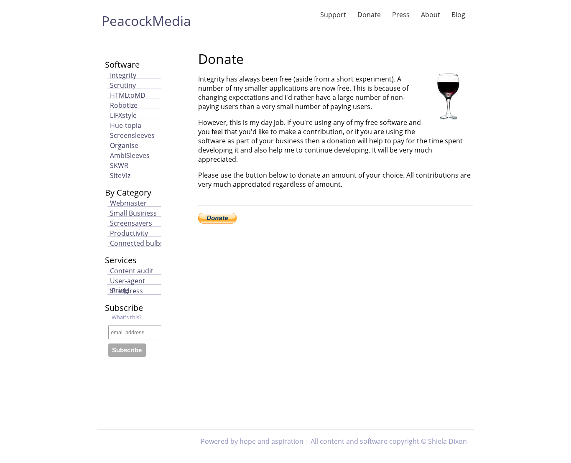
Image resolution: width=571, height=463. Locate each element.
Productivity (129, 233)
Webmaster (128, 203)
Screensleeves (132, 135)
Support (333, 14)
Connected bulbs (136, 243)
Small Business (133, 213)
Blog (458, 14)
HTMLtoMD (127, 95)
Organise (124, 145)
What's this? (127, 317)
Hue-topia (125, 125)
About (430, 14)
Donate (369, 14)
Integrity (123, 75)
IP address (126, 290)
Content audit (131, 270)
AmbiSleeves (130, 155)
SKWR (119, 165)
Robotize (124, 105)
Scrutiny (123, 85)
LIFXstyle (123, 115)
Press (401, 14)
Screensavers (131, 223)
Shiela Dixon (447, 441)
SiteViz (120, 175)
